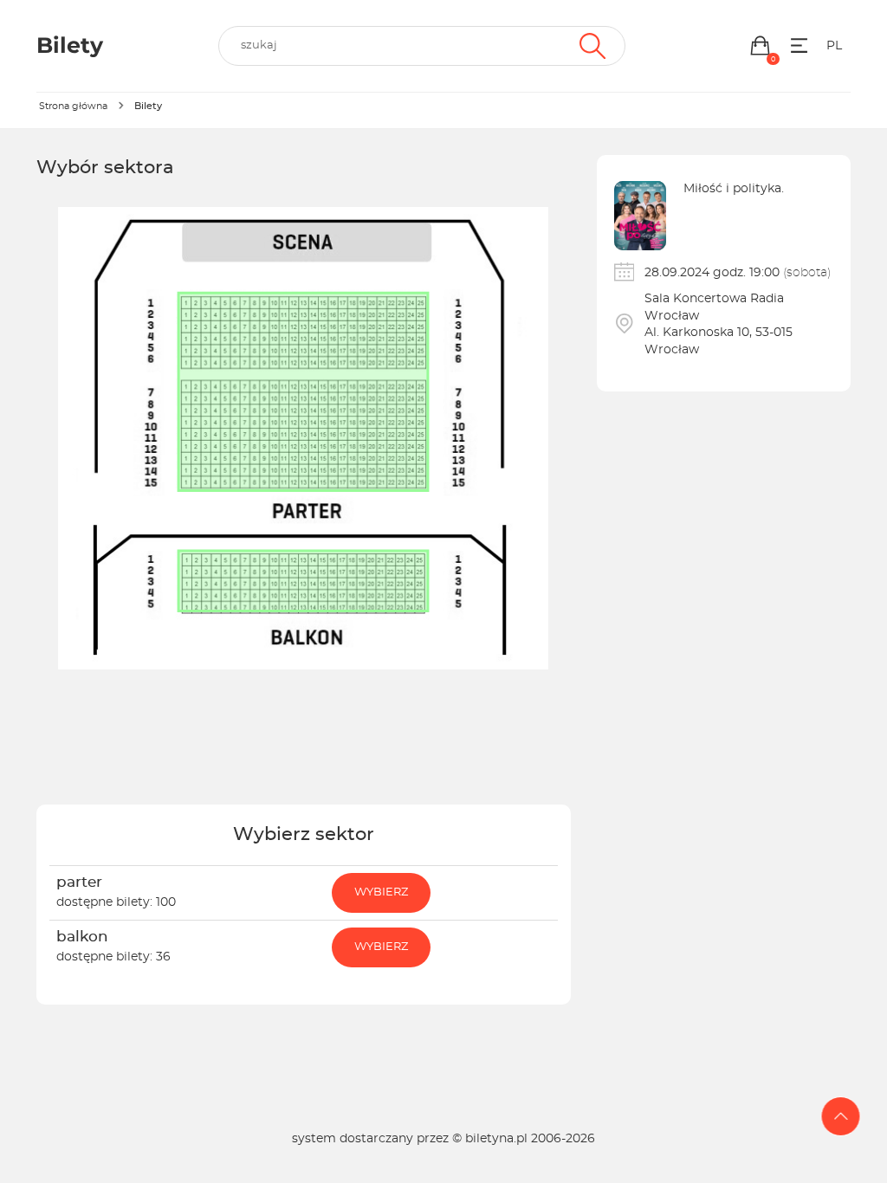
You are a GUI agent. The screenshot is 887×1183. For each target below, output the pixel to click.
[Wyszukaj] (590, 46)
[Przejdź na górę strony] (841, 1116)
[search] (422, 46)
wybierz (381, 892)
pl (834, 46)
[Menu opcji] (799, 45)
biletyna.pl (496, 1139)
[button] (760, 45)
